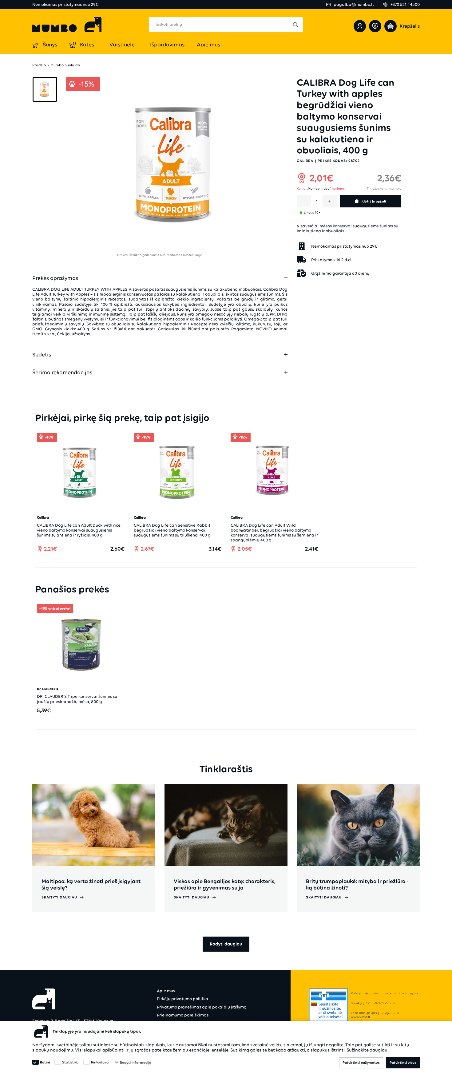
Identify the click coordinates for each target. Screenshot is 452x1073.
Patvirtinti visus (403, 1062)
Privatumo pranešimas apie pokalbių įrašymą (202, 1007)
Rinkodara (100, 1062)
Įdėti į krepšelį (374, 201)
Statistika (70, 1062)
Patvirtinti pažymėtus (361, 1062)
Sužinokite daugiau (367, 1050)
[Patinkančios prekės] (375, 26)
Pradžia (39, 65)
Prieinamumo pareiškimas (182, 1015)
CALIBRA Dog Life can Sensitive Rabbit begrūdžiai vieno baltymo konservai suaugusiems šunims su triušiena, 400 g (172, 530)
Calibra (305, 161)
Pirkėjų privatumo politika (182, 998)
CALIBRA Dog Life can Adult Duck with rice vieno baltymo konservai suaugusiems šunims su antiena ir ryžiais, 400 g (79, 530)
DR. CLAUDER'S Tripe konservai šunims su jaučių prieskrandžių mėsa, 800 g (77, 699)
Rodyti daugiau (226, 944)
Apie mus (166, 990)
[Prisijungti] (360, 26)
